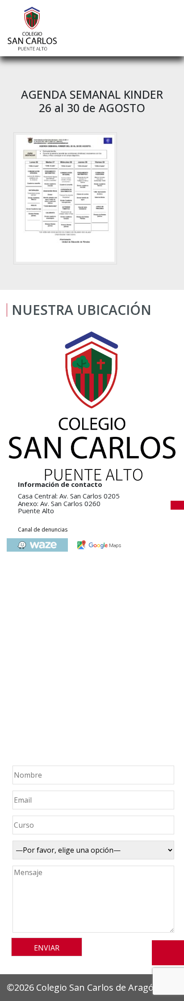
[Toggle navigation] (171, 28)
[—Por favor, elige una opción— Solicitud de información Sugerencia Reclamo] (92, 850)
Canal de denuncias (42, 529)
